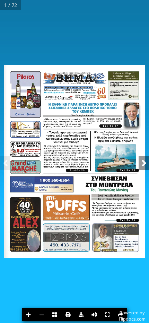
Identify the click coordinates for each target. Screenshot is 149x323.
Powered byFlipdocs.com (132, 315)
